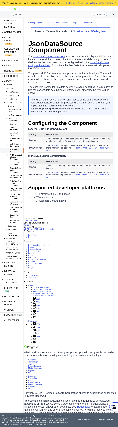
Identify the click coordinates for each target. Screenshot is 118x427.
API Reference (11, 320)
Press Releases (34, 366)
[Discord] (34, 317)
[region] (59, 420)
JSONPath (55, 145)
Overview (10, 89)
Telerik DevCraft (30, 221)
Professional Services (37, 259)
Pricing (31, 237)
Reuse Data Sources (14, 221)
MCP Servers (29, 229)
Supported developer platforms (66, 188)
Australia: (44, 296)
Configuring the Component (62, 123)
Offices (31, 372)
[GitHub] (34, 314)
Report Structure (12, 92)
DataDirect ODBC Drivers (15, 110)
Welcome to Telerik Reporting (10, 24)
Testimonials (33, 278)
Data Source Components (71, 23)
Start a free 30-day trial (89, 31)
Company (32, 360)
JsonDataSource (16, 150)
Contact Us (32, 285)
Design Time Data (14, 216)
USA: (42, 287)
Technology (33, 362)
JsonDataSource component (49, 56)
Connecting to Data (51, 23)
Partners (31, 261)
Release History (34, 251)
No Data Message (15, 115)
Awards (31, 364)
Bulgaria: (43, 294)
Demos (31, 247)
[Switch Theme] (114, 14)
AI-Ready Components (44, 229)
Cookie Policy (30, 422)
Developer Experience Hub (39, 245)
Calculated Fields (14, 134)
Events (31, 266)
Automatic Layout (13, 253)
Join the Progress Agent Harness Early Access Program (87, 3)
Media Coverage (35, 368)
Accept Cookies (84, 420)
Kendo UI (27, 225)
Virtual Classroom (35, 264)
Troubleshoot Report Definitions (13, 257)
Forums (31, 253)
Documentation (34, 249)
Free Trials (32, 235)
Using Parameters (14, 128)
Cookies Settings (106, 420)
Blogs (30, 255)
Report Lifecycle (12, 96)
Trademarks (83, 406)
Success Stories (34, 276)
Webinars (32, 257)
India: (42, 292)
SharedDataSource (16, 139)
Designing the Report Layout (12, 248)
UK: (42, 290)
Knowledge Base (13, 315)
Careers (31, 370)
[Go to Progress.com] (31, 348)
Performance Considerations (12, 243)
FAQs (30, 268)
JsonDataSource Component (55, 47)
